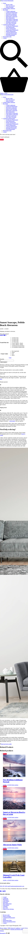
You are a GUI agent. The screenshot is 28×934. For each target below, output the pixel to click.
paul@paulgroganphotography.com (15, 886)
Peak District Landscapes (12, 19)
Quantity (2, 359)
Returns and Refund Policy (9, 921)
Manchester (5, 899)
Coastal (4, 897)
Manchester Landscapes (11, 16)
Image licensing (9, 7)
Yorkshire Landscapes (11, 22)
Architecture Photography (12, 26)
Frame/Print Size (4, 342)
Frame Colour (4, 353)
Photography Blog (7, 920)
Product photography (11, 28)
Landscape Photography (11, 12)
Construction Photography (12, 30)
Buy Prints (5, 10)
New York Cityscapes (11, 23)
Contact (5, 38)
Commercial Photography (9, 24)
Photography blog (7, 36)
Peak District (6, 905)
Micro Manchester (10, 18)
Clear (10, 357)
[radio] (18, 338)
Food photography (10, 27)
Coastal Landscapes (10, 11)
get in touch (12, 421)
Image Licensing (7, 916)
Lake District (6, 901)
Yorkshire (5, 906)
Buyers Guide (9, 4)
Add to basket (4, 362)
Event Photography (10, 35)
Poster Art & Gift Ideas (11, 15)
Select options (15, 785)
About (4, 3)
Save (2, 139)
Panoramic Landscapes (11, 14)
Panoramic (5, 902)
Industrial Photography (11, 34)
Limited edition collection (9, 8)
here (1, 379)
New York (5, 907)
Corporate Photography (11, 32)
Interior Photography (11, 31)
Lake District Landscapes (12, 20)
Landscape (5, 898)
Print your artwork (10, 5)
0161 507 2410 (3, 886)
